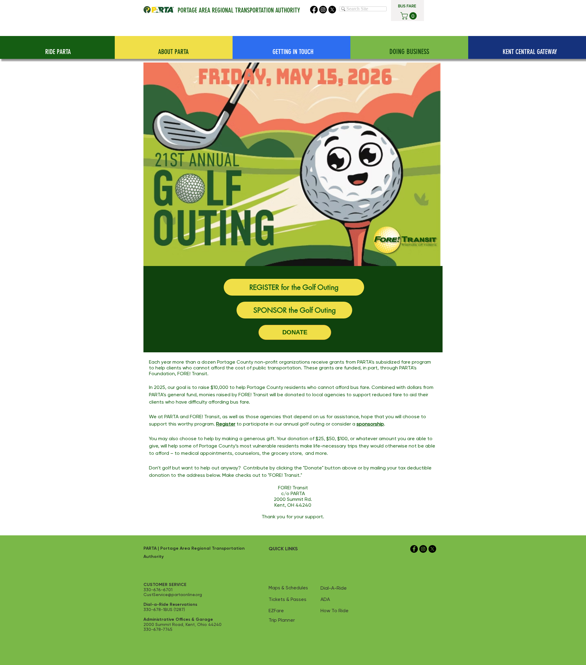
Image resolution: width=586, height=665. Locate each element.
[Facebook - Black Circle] (414, 549)
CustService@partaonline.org (172, 594)
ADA (325, 599)
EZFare (276, 610)
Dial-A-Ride (333, 588)
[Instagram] (323, 9)
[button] (409, 16)
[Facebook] (314, 9)
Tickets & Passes (287, 599)
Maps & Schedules (288, 588)
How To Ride (334, 610)
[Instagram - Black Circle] (423, 549)
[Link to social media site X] (332, 9)
